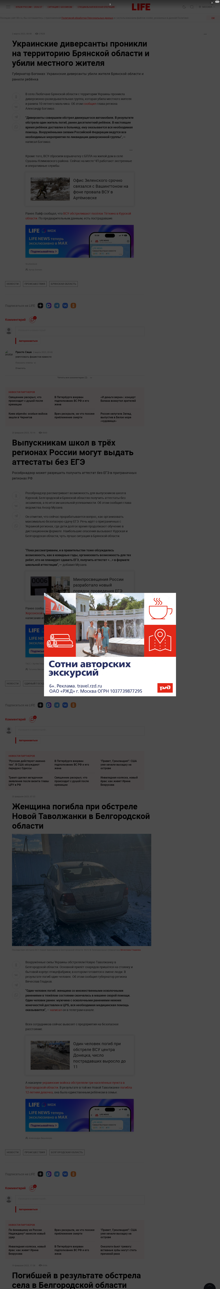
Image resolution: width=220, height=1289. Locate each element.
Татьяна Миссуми (37, 669)
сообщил (89, 104)
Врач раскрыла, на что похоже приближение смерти (74, 415)
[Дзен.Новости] (40, 305)
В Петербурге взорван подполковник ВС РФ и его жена (71, 400)
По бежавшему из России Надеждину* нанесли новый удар (27, 1233)
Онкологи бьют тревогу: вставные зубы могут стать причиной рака (119, 1250)
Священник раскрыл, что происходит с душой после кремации (26, 400)
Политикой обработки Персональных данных (87, 17)
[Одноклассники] (73, 305)
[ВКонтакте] (65, 305)
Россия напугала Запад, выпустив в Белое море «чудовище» (116, 417)
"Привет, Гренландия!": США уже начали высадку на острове (119, 764)
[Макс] (48, 305)
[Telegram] (56, 305)
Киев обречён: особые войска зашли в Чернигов (28, 415)
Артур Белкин (35, 269)
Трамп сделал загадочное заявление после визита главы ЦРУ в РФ (29, 781)
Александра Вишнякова (40, 1138)
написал (56, 1010)
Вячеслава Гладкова (130, 949)
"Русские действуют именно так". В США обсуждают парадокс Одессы (27, 764)
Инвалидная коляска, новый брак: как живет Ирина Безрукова (119, 781)
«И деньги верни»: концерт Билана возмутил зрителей (118, 399)
